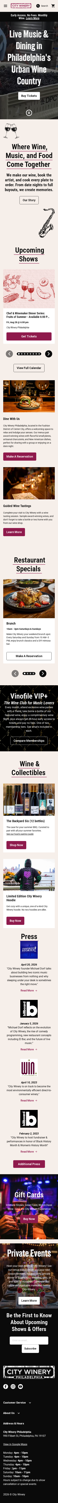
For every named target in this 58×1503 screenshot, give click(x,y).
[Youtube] (20, 1386)
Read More (27, 990)
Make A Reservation (19, 456)
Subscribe (30, 1348)
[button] (5, 5)
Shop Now (16, 845)
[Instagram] (13, 1386)
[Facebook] (5, 1386)
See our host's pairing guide (20, 834)
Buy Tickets (29, 95)
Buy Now (15, 920)
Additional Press (29, 1164)
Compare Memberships (29, 740)
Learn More (32, 18)
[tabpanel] (29, 70)
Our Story (29, 200)
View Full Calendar (29, 368)
